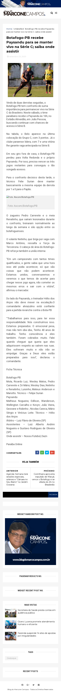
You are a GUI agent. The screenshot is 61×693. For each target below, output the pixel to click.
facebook (53, 494)
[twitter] (33, 685)
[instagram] (22, 685)
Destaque (11, 658)
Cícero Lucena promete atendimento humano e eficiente (36, 623)
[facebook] (39, 685)
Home (9, 29)
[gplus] (28, 685)
